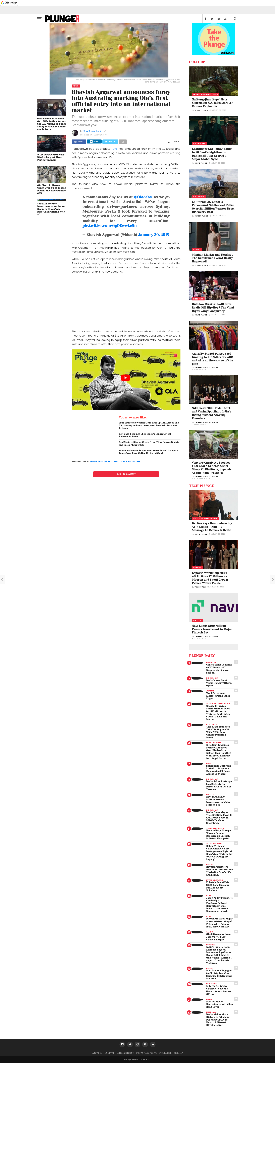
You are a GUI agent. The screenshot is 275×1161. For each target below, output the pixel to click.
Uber (138, 461)
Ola (115, 149)
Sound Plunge (201, 163)
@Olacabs (143, 197)
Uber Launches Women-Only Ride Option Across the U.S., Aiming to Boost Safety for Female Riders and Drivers (51, 124)
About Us (97, 1053)
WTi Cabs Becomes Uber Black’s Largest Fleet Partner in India (50, 157)
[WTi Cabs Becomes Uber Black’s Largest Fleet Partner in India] (51, 151)
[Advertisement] (126, 302)
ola (120, 461)
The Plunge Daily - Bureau (206, 368)
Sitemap (178, 1053)
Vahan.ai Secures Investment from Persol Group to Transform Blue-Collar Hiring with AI (51, 209)
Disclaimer (165, 1053)
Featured (113, 461)
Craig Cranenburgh (92, 131)
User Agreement (125, 1053)
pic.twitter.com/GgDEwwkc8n (109, 226)
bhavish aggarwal (98, 461)
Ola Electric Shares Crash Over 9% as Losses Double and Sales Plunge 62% (51, 189)
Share (95, 141)
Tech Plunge (200, 587)
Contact (109, 1053)
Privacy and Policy (146, 1053)
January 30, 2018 (153, 235)
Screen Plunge (201, 110)
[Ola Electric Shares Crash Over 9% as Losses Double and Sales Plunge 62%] (51, 182)
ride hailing (129, 461)
